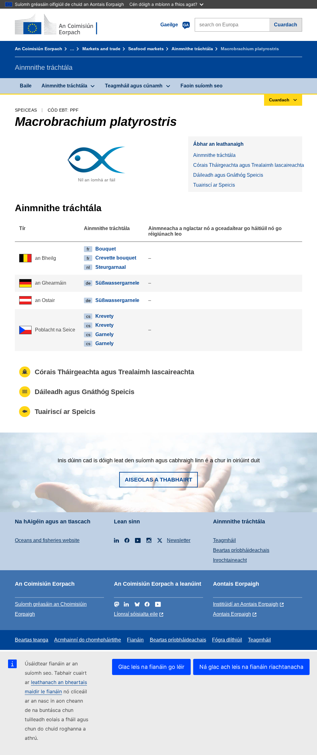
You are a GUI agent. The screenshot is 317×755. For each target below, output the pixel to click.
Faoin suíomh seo (201, 85)
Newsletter (178, 540)
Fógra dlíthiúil (227, 639)
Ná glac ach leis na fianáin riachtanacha (251, 667)
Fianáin (135, 639)
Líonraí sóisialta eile (136, 614)
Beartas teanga (31, 639)
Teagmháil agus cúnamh (134, 85)
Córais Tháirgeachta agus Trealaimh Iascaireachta (247, 165)
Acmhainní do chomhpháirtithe (87, 639)
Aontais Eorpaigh (232, 614)
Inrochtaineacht (230, 560)
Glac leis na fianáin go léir (151, 667)
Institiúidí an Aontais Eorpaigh (245, 604)
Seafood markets (146, 48)
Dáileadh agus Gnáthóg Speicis (228, 175)
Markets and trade (101, 48)
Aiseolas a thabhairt (158, 480)
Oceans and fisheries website (47, 540)
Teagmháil (224, 540)
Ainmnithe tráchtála (192, 48)
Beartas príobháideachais (241, 550)
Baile (26, 85)
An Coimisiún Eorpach (38, 48)
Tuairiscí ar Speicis (214, 185)
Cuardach (285, 24)
